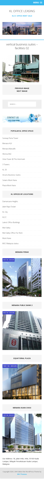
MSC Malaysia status (10, 243)
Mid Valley (6, 228)
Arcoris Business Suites (11, 175)
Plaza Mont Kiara (9, 185)
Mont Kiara (6, 238)
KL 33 (4, 170)
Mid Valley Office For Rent (12, 233)
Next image (22, 91)
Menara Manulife (9, 149)
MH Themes (22, 474)
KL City (5, 212)
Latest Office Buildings (11, 222)
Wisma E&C (6, 154)
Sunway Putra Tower (10, 138)
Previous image (22, 88)
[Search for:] (22, 104)
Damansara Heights (10, 201)
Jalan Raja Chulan (9, 206)
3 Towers (6, 164)
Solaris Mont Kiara (9, 180)
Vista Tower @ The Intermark (13, 159)
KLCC (4, 217)
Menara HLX (7, 143)
